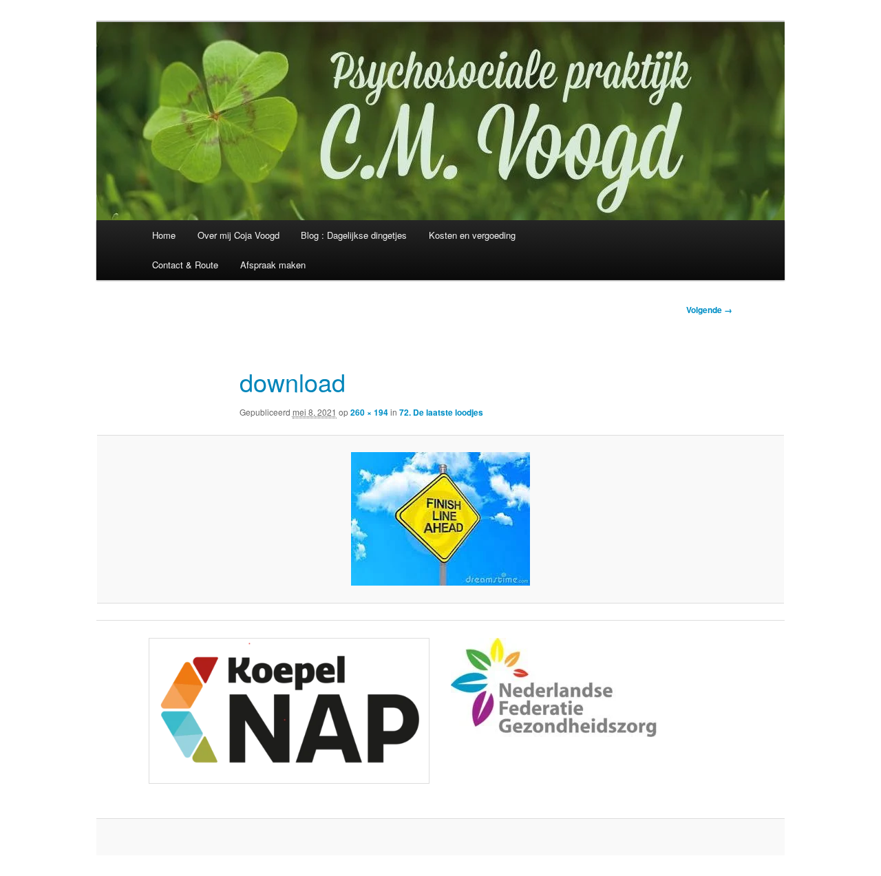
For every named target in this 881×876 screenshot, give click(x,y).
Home (164, 235)
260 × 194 (369, 412)
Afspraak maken (273, 264)
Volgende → (709, 309)
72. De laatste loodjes (441, 412)
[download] (440, 519)
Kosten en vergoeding (472, 235)
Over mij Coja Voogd (238, 235)
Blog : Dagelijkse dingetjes (354, 235)
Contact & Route (185, 264)
